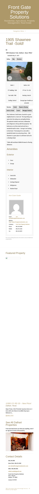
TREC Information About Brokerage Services (17, 488)
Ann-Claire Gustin (15, 195)
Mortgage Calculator (27, 110)
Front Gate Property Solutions (19, 12)
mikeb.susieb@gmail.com (14, 471)
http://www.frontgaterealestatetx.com (18, 222)
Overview (9, 107)
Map (13, 59)
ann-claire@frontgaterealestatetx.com (17, 217)
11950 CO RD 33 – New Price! (18, 403)
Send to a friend (10, 110)
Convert (18, 110)
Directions (19, 59)
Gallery (8, 59)
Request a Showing (23, 107)
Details (15, 107)
